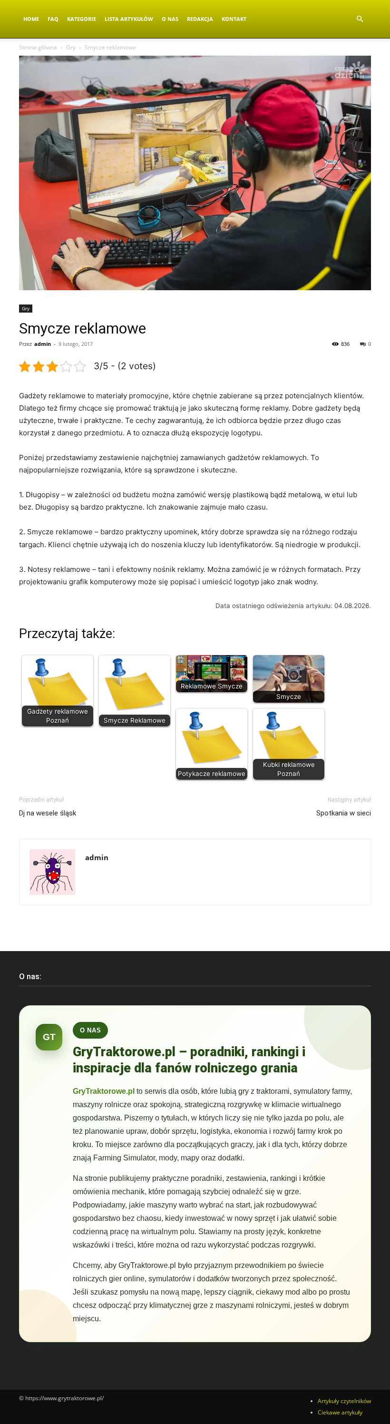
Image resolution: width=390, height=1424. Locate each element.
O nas (170, 18)
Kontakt (234, 18)
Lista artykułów (129, 18)
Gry (71, 47)
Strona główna (38, 47)
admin (42, 343)
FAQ (53, 18)
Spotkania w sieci (343, 813)
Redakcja (200, 18)
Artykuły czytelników (344, 1401)
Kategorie (81, 18)
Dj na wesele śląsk (47, 813)
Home (31, 18)
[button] (359, 19)
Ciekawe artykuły (340, 1412)
